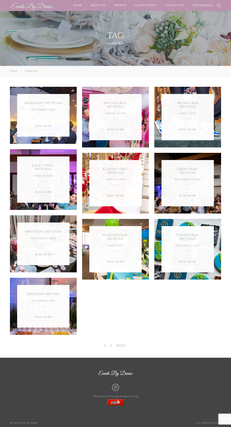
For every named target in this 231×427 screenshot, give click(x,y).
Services (120, 5)
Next (121, 345)
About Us (98, 5)
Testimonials (203, 5)
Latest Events (145, 5)
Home (77, 5)
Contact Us (174, 5)
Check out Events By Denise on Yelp (115, 396)
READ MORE (43, 126)
